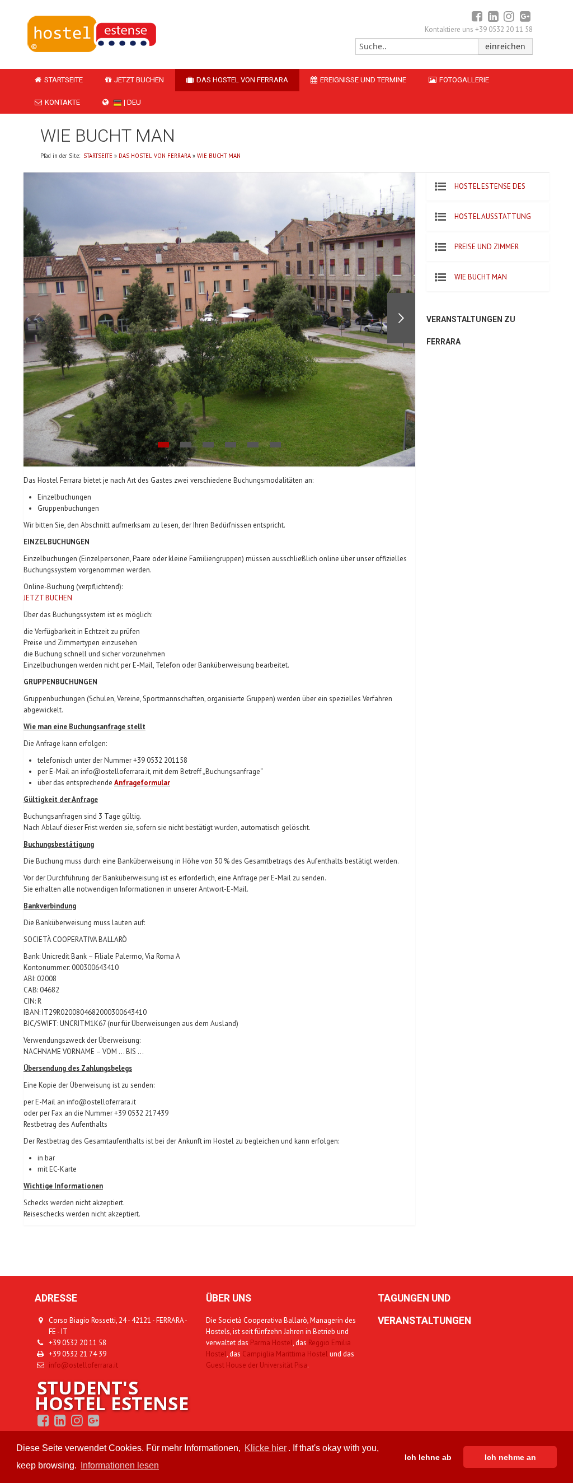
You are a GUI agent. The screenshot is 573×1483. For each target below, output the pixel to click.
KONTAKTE (62, 102)
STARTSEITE (63, 80)
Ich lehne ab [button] (428, 1457)
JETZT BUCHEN (139, 80)
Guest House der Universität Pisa (256, 1365)
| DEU (131, 102)
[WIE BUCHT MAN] (91, 50)
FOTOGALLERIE (464, 80)
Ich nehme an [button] (510, 1457)
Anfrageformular (142, 782)
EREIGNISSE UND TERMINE (363, 80)
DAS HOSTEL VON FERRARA (242, 80)
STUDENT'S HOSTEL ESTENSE (112, 1395)
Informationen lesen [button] (120, 1465)
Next (401, 318)
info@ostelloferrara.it (83, 1365)
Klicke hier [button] (265, 1448)
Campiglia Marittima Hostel (285, 1354)
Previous (37, 318)
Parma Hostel (271, 1342)
